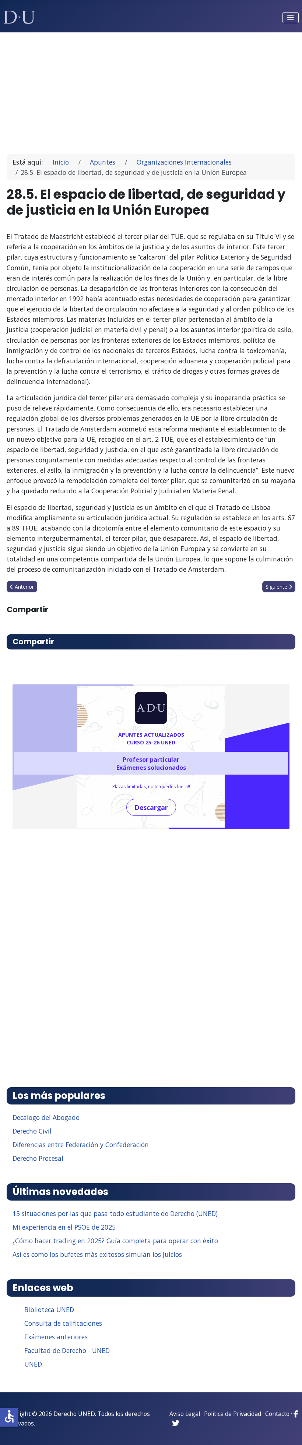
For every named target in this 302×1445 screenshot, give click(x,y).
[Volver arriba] (288, 1430)
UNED (33, 1364)
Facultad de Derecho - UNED (67, 1350)
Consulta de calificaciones (63, 1323)
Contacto (277, 1414)
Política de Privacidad (232, 1414)
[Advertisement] (151, 89)
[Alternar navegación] (290, 17)
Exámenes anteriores (56, 1336)
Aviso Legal (184, 1414)
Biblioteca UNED (49, 1309)
